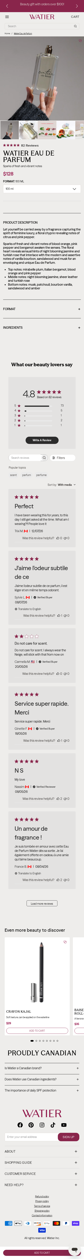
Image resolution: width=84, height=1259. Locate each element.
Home (7, 33)
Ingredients (41, 328)
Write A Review (42, 440)
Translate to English (29, 609)
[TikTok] (53, 1125)
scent (13, 475)
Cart (75, 17)
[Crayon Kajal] (37, 970)
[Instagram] (42, 1125)
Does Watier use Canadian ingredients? (42, 1079)
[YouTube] (64, 1125)
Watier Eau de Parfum (23, 33)
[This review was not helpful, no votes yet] (65, 538)
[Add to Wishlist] (80, 40)
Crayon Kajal (18, 1011)
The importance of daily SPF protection (42, 1091)
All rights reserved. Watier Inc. (42, 1238)
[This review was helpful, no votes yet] (57, 538)
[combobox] (62, 485)
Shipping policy (42, 1210)
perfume (41, 475)
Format (41, 309)
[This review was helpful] (58, 799)
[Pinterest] (31, 1125)
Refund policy (42, 1196)
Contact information (42, 1215)
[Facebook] (20, 1125)
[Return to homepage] (42, 1113)
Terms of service (42, 1206)
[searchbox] (25, 457)
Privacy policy (42, 1201)
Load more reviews (42, 903)
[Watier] (41, 16)
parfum (26, 475)
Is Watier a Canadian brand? (42, 1068)
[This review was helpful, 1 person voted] (58, 615)
